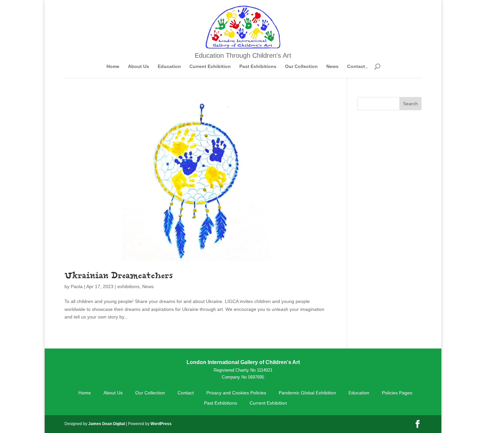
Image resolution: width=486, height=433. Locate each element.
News (332, 66)
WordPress (161, 423)
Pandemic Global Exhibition (307, 392)
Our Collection (301, 66)
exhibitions (128, 286)
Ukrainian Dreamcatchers (118, 275)
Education (169, 66)
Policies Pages (397, 392)
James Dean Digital (106, 423)
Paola (77, 286)
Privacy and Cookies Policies (236, 392)
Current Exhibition (210, 66)
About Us (138, 66)
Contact (356, 66)
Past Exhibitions (257, 66)
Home (112, 66)
